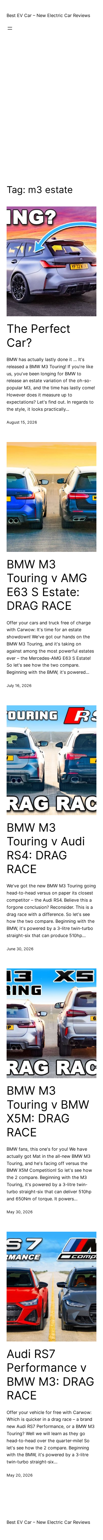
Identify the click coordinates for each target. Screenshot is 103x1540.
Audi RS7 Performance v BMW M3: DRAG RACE (50, 1374)
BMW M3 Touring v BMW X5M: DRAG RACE (48, 1111)
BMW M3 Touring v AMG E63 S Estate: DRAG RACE (47, 585)
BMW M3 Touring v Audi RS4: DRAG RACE (46, 848)
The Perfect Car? (38, 335)
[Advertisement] (51, 110)
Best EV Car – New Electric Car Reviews (48, 15)
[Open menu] (10, 28)
